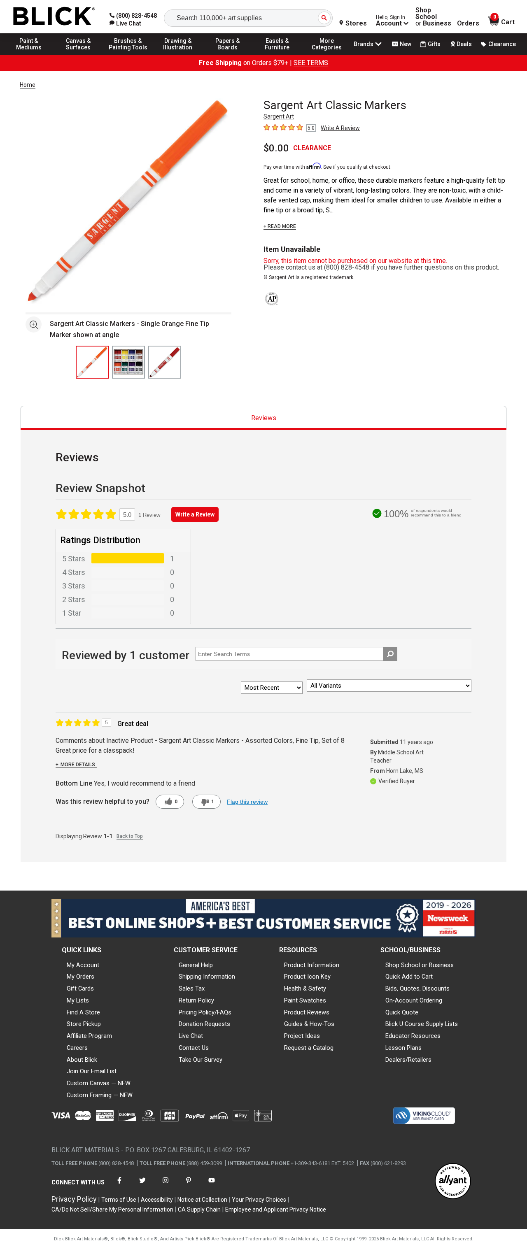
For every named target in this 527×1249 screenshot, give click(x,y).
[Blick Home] (54, 17)
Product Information (311, 965)
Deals (464, 44)
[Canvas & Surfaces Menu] (78, 54)
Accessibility (157, 1199)
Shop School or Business (419, 965)
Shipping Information (207, 976)
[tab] (263, 418)
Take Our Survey (200, 1059)
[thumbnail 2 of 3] (128, 362)
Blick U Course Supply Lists (421, 1024)
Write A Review (340, 128)
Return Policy (196, 1000)
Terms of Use (118, 1199)
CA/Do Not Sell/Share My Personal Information (112, 1209)
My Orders (80, 976)
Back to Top (130, 836)
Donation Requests (204, 1024)
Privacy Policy (74, 1199)
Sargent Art (279, 116)
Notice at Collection (202, 1199)
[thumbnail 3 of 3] (164, 362)
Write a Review (195, 514)
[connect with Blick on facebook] (119, 1185)
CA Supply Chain (199, 1209)
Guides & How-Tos (309, 1024)
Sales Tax (192, 988)
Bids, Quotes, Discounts (417, 988)
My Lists (78, 1000)
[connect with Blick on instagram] (165, 1185)
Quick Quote (401, 1012)
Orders (468, 23)
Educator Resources (413, 1036)
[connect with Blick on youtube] (211, 1185)
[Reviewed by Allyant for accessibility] (452, 1182)
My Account (83, 965)
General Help (196, 965)
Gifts (434, 44)
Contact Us (194, 1047)
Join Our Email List (92, 1071)
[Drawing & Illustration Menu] (177, 54)
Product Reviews (306, 1012)
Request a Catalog (308, 1047)
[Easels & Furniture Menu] (277, 54)
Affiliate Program (89, 1036)
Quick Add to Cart (409, 976)
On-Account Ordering (413, 1000)
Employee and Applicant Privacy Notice (275, 1209)
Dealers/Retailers (408, 1059)
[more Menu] (326, 54)
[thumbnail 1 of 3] (92, 362)
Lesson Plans (403, 1047)
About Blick (82, 1059)
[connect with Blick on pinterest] (188, 1185)
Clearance (502, 44)
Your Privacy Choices (259, 1199)
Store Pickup (84, 1024)
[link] (125, 23)
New (405, 44)
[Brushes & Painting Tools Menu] (128, 54)
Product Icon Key (307, 976)
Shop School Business (433, 17)
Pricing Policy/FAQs (205, 1012)
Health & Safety (305, 988)
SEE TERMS (311, 63)
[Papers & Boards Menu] (227, 54)
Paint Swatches (305, 1000)
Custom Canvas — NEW (99, 1083)
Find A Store (83, 1012)
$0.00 (276, 148)
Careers (77, 1047)
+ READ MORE (280, 226)
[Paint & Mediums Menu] (28, 54)
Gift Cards (80, 988)
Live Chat (191, 1036)
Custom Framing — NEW (100, 1095)
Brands (363, 44)
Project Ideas (302, 1036)
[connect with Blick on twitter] (142, 1185)
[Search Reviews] (390, 654)
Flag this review (247, 802)
